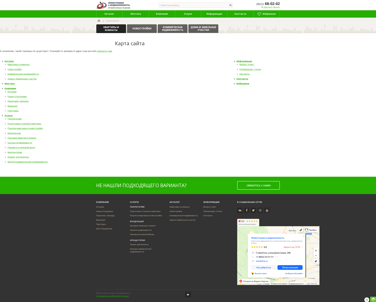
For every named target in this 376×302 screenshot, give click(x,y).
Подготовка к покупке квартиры (24, 123)
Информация (244, 61)
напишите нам (104, 51)
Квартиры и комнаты (18, 64)
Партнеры (13, 110)
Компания (10, 88)
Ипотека (10, 83)
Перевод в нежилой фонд (21, 147)
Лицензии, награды (17, 101)
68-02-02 (268, 3)
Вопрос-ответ (246, 64)
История (11, 91)
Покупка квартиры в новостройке (25, 128)
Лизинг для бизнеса (18, 156)
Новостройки (14, 69)
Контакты (244, 73)
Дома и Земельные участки (22, 78)
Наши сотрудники (17, 96)
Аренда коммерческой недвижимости (27, 161)
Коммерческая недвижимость (23, 73)
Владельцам (14, 133)
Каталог (9, 61)
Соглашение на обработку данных (112, 296)
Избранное (242, 83)
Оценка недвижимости (19, 142)
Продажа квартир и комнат (21, 137)
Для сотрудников (104, 228)
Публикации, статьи (250, 69)
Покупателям (14, 118)
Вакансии (12, 105)
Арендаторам (14, 152)
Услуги (8, 115)
